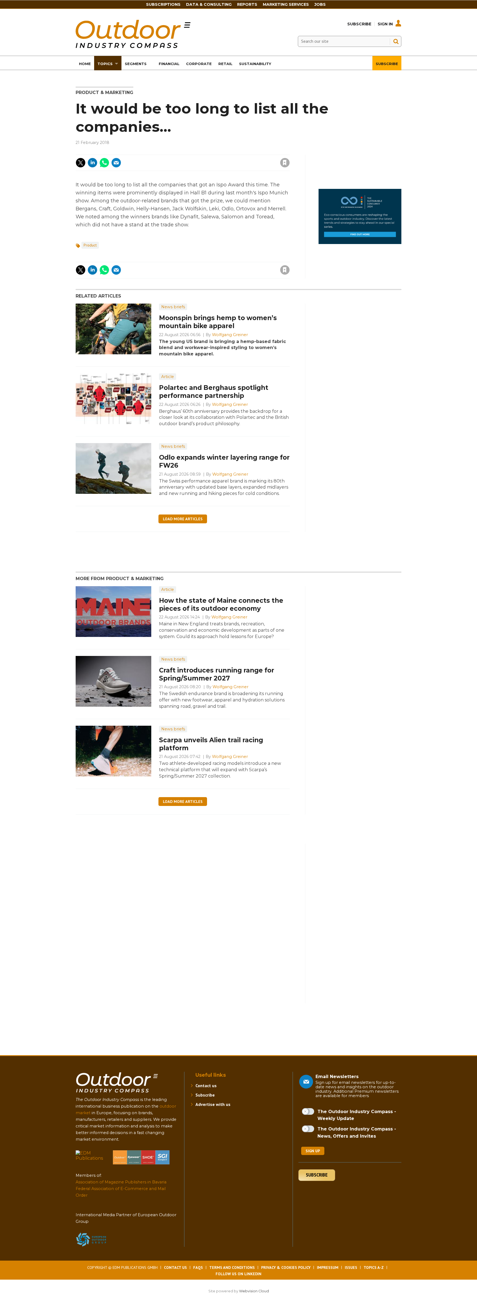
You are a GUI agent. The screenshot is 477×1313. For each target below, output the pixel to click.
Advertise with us (212, 1104)
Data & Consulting (209, 4)
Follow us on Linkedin (238, 1273)
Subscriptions (163, 4)
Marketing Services (286, 4)
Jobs (320, 4)
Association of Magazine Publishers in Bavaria (121, 1182)
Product (90, 245)
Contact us (206, 1085)
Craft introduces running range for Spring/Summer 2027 (216, 674)
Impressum (327, 1267)
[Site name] (117, 1093)
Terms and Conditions (232, 1267)
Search (395, 41)
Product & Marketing (104, 92)
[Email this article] (116, 163)
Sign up (313, 1150)
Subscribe (359, 24)
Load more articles (183, 518)
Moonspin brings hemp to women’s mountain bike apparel (218, 322)
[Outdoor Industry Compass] (133, 46)
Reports (247, 4)
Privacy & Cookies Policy (286, 1267)
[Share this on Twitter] (81, 163)
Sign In (385, 24)
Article (167, 376)
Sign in (211, 151)
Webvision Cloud (254, 1291)
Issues (351, 1267)
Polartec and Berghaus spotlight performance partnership (213, 392)
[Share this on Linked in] (92, 163)
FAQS (198, 1267)
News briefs (173, 306)
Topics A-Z (374, 1267)
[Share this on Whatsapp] (104, 163)
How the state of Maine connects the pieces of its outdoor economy (221, 604)
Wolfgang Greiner (230, 334)
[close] (240, 159)
